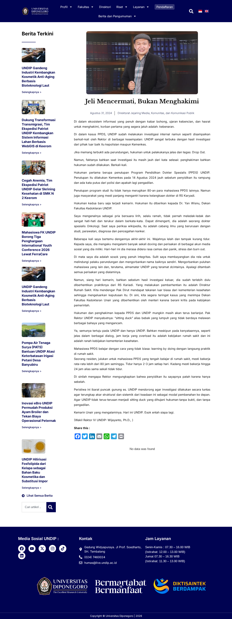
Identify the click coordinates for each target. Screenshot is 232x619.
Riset (119, 7)
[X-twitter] (42, 548)
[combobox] (34, 507)
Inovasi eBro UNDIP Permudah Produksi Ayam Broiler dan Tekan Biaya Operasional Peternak (39, 412)
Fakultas (83, 7)
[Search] (51, 507)
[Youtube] (32, 548)
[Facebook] (21, 548)
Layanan (138, 7)
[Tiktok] (62, 548)
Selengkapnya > (31, 92)
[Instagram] (52, 548)
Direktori (105, 7)
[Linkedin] (21, 555)
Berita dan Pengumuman (115, 16)
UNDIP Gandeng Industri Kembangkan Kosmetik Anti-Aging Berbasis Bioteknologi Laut (38, 76)
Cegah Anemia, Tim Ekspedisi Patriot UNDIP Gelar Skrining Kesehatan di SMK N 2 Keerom (38, 189)
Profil (64, 7)
